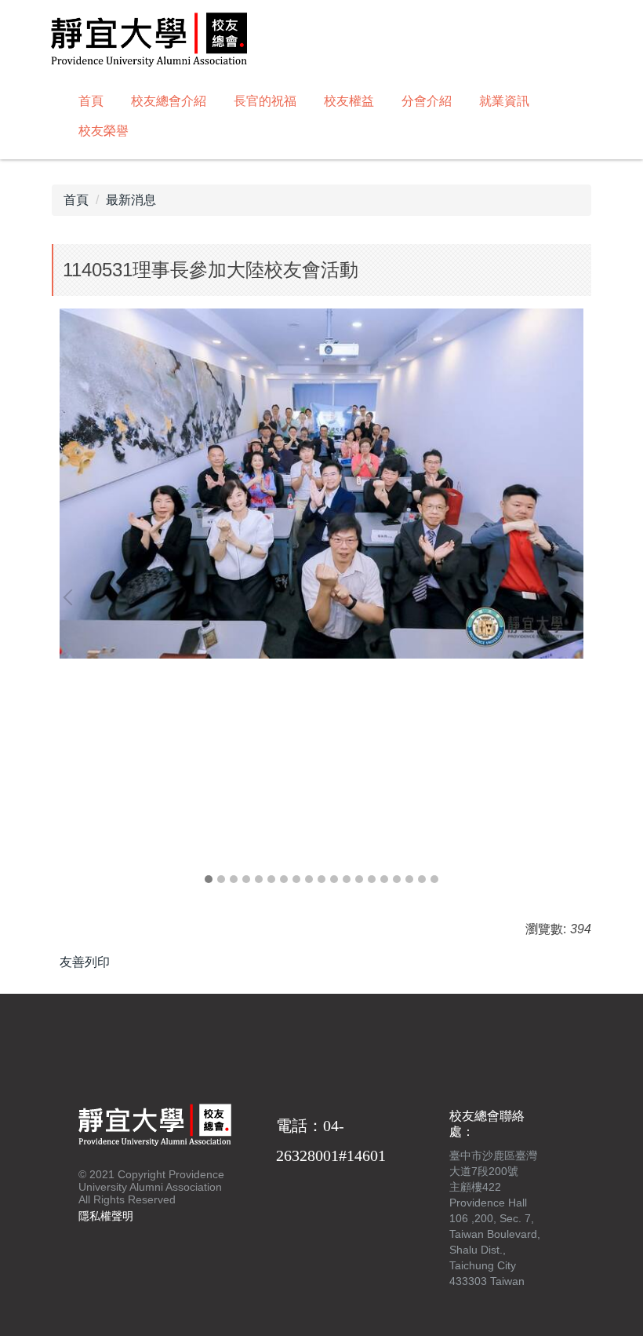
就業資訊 (504, 101)
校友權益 (349, 101)
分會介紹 (426, 101)
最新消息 (131, 199)
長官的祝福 (265, 101)
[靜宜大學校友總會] (149, 42)
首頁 (91, 101)
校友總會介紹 (168, 101)
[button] (71, 597)
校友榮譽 (103, 130)
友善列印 (85, 962)
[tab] (208, 879)
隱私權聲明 (105, 1216)
